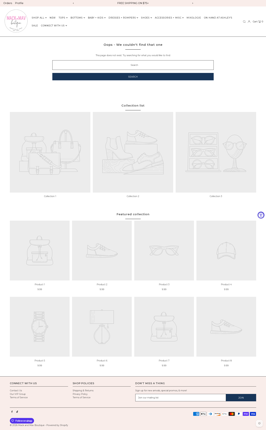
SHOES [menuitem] (145, 17)
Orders (7, 3)
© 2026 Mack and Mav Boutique (27, 425)
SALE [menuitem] (35, 25)
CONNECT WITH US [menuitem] (53, 25)
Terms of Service (19, 397)
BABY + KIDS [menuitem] (95, 17)
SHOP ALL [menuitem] (38, 17)
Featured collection (133, 214)
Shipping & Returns (83, 390)
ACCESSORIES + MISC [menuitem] (168, 17)
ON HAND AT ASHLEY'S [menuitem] (218, 17)
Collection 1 (50, 196)
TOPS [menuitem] (62, 17)
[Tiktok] (17, 412)
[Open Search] (244, 21)
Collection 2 (133, 196)
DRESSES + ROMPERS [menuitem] (122, 17)
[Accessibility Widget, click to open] (261, 215)
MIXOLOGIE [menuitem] (194, 17)
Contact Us (16, 390)
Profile (19, 3)
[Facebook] (12, 412)
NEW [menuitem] (53, 17)
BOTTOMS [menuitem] (77, 17)
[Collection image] (50, 152)
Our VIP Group (18, 394)
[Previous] (73, 3)
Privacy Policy (80, 394)
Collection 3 (216, 196)
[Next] (192, 3)
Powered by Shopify (57, 425)
